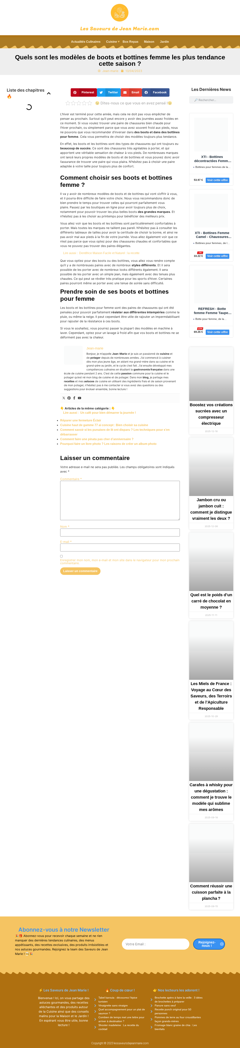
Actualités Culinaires (85, 41)
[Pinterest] (69, 398)
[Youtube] (79, 398)
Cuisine (111, 41)
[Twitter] (63, 398)
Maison (149, 41)
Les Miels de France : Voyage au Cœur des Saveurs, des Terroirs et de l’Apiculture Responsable (211, 696)
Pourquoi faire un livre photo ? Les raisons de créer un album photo (108, 443)
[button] (49, 93)
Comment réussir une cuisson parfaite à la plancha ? (211, 892)
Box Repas (130, 41)
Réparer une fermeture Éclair (80, 420)
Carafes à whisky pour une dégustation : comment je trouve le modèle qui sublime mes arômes (211, 797)
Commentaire (71, 478)
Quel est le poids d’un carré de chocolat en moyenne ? (211, 601)
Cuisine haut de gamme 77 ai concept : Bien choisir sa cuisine (104, 425)
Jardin (164, 41)
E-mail (66, 541)
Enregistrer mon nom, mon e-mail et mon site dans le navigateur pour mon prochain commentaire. (119, 562)
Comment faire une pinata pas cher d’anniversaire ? (97, 439)
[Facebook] (74, 398)
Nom (64, 526)
